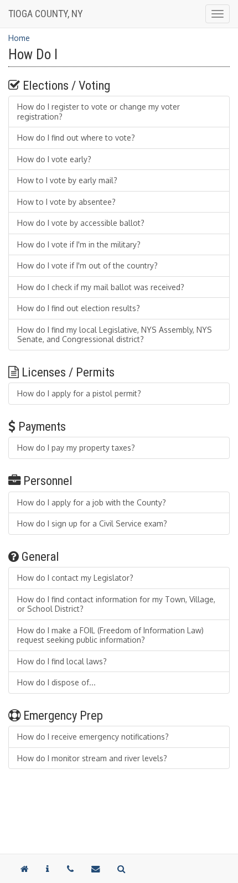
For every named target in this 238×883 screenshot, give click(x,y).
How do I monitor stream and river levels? (92, 758)
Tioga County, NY (45, 13)
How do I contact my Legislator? (75, 577)
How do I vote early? (54, 159)
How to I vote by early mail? (67, 180)
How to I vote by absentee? (66, 201)
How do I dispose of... (56, 682)
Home (19, 38)
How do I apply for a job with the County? (91, 502)
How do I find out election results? (78, 308)
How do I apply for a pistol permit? (79, 393)
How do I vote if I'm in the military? (79, 244)
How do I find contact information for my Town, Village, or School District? (116, 604)
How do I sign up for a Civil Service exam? (92, 523)
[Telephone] (70, 868)
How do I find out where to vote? (76, 137)
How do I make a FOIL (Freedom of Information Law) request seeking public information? (110, 635)
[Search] (121, 868)
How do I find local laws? (62, 661)
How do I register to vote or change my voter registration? (98, 111)
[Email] (95, 868)
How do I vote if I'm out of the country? (87, 265)
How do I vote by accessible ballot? (80, 223)
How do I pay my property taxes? (76, 447)
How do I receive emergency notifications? (93, 736)
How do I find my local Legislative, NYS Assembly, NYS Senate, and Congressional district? (114, 334)
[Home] (24, 868)
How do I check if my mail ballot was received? (100, 287)
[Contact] (48, 868)
